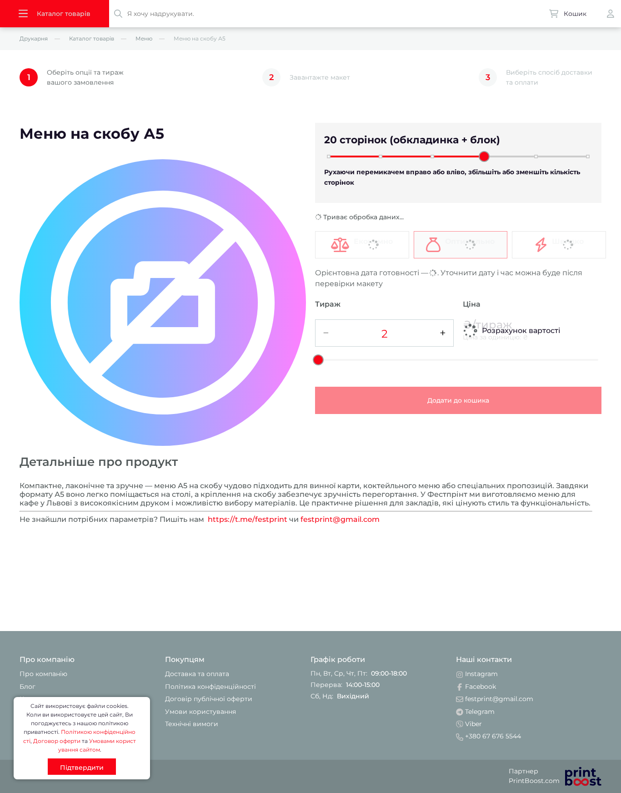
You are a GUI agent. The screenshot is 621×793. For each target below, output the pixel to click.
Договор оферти (56, 740)
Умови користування (200, 711)
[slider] (484, 156)
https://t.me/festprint (247, 519)
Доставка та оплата (197, 674)
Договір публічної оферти (208, 699)
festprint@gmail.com (340, 519)
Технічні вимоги (191, 724)
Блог (27, 686)
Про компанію (43, 674)
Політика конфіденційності (210, 686)
